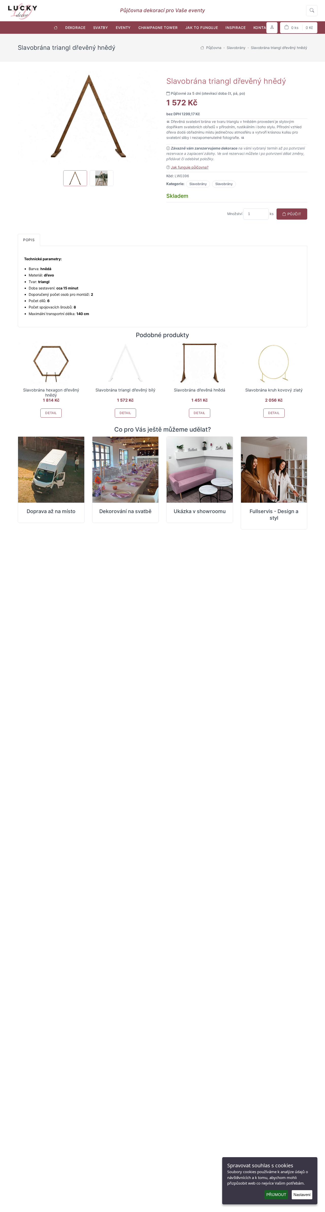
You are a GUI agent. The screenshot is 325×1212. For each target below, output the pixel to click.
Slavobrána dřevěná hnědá (199, 389)
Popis (29, 240)
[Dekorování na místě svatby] (125, 470)
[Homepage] (202, 47)
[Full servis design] (274, 470)
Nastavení (302, 1194)
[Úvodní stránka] (55, 27)
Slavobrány (198, 184)
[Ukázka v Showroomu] (200, 470)
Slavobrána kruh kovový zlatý (274, 389)
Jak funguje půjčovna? (189, 167)
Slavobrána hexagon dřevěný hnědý (51, 392)
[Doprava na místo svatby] (51, 470)
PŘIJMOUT (276, 1194)
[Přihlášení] (272, 27)
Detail (51, 413)
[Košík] (298, 27)
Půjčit (293, 214)
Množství (234, 213)
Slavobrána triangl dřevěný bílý (125, 389)
